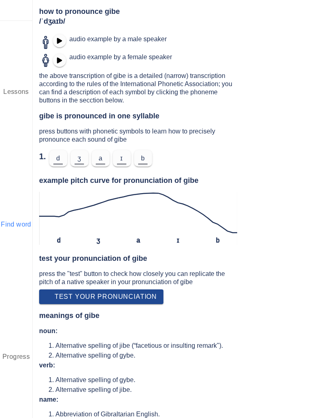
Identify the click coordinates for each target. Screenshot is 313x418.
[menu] (16, 10)
